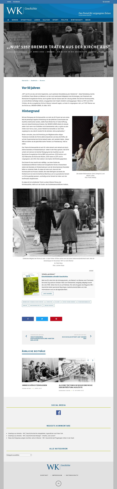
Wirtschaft (77, 20)
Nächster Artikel (80, 334)
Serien (15, 20)
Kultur (46, 20)
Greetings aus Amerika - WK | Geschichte (20, 433)
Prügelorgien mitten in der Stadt (64, 438)
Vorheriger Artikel (37, 334)
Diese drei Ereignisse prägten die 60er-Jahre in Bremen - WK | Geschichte (30, 438)
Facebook (16, 1)
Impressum (57, 475)
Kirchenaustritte (36, 305)
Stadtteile (26, 20)
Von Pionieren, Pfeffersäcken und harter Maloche (42, 338)
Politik (64, 20)
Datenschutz (72, 475)
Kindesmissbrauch (84, 301)
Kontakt (44, 475)
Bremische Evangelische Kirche (33, 301)
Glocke (57, 301)
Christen (49, 301)
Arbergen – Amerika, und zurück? (45, 435)
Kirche (25, 305)
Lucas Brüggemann (17, 52)
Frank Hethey (26, 388)
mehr (88, 20)
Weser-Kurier (49, 305)
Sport (55, 20)
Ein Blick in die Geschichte (72, 52)
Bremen (51, 52)
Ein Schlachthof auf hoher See (74, 337)
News (9, 1)
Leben (37, 20)
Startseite (25, 80)
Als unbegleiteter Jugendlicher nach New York (49, 433)
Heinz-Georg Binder (69, 301)
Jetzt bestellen (47, 293)
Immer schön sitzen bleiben (34, 385)
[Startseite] (8, 20)
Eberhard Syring (64, 390)
